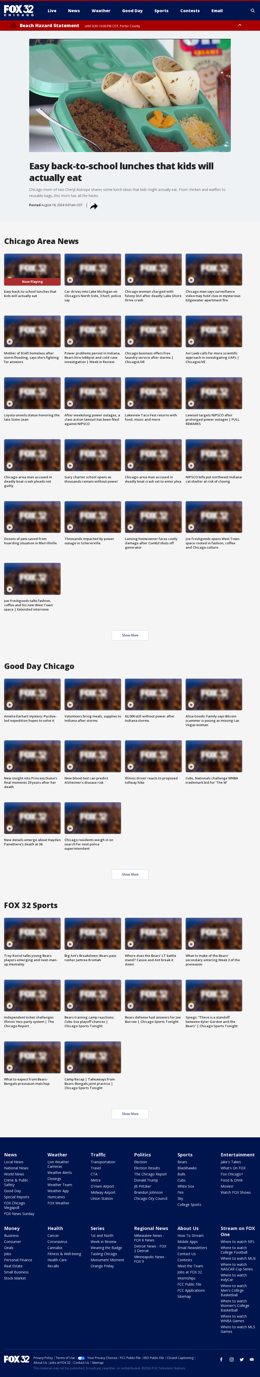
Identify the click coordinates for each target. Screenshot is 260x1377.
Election (140, 1161)
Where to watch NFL (238, 1241)
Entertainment (238, 1155)
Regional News (151, 1228)
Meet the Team (190, 1266)
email (252, 1359)
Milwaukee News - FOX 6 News (149, 1237)
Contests (184, 1259)
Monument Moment (107, 1259)
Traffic (98, 1155)
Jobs (7, 1253)
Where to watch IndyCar (234, 1277)
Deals (8, 1247)
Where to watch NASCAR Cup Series (237, 1266)
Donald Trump (146, 1180)
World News (14, 1174)
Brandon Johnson (148, 1192)
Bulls (181, 1174)
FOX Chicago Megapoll (14, 1205)
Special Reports (16, 1196)
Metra (96, 1180)
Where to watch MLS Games (238, 1329)
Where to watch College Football (234, 1250)
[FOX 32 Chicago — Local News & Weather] (21, 11)
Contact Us (186, 1253)
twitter (242, 1359)
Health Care (57, 1259)
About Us (188, 1228)
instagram (232, 1359)
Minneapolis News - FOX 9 (150, 1259)
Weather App (58, 1190)
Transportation (103, 1161)
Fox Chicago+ (232, 1174)
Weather (57, 1155)
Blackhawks (187, 1168)
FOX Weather (58, 1203)
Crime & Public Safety (16, 1182)
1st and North (102, 1235)
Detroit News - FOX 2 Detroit (150, 1248)
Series (97, 1228)
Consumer (12, 1241)
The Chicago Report (150, 1174)
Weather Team (59, 1184)
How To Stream (190, 1235)
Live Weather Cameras (58, 1164)
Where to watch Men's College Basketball (234, 1290)
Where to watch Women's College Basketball (235, 1306)
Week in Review (103, 1241)
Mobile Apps (187, 1241)
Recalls (53, 1266)
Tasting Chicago (104, 1253)
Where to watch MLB (238, 1258)
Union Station (102, 1198)
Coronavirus (57, 1241)
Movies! (227, 1186)
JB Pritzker (142, 1186)
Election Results (147, 1168)
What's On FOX (233, 1168)
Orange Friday (102, 1266)
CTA (94, 1174)
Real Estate (13, 1266)
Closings (54, 1178)
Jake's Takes (231, 1161)
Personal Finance (18, 1259)
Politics (142, 1155)
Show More (130, 635)
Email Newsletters (192, 1247)
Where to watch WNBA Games (234, 1318)
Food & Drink (232, 1180)
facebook (221, 1359)
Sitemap (184, 1296)
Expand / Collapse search (253, 10)
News (10, 1155)
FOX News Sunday (19, 1213)
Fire (180, 1192)
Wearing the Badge (106, 1247)
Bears (182, 1161)
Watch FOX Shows (236, 1192)
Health (55, 1228)
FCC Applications (191, 1290)
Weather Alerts (59, 1172)
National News (16, 1168)
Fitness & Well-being (64, 1253)
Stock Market (15, 1278)
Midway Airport (103, 1192)
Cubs (181, 1180)
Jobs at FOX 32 (189, 1272)
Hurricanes (56, 1196)
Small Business (16, 1272)
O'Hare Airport (102, 1186)
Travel (96, 1168)
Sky (180, 1198)
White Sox (185, 1186)
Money (12, 1228)
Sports (184, 1155)
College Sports (189, 1204)
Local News (13, 1161)
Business (11, 1235)
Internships (186, 1278)
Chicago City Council (150, 1198)
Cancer (53, 1235)
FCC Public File (189, 1284)
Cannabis (54, 1247)
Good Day (12, 1190)
